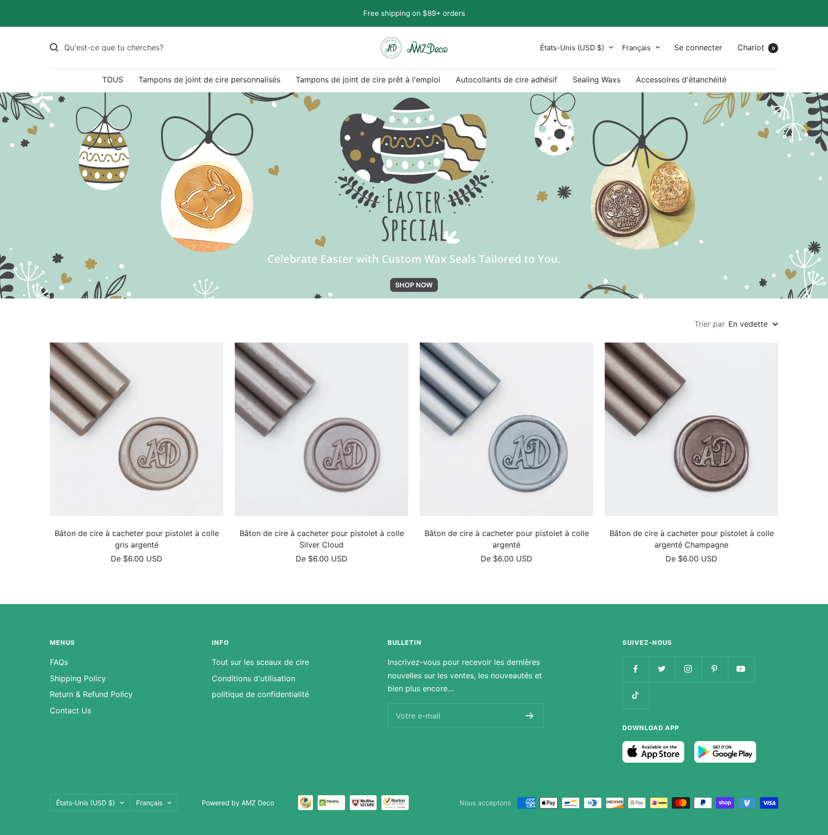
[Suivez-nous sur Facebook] (635, 669)
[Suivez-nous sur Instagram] (688, 669)
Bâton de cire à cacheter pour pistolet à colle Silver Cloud (322, 538)
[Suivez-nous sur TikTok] (635, 695)
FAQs (59, 662)
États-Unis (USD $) (572, 47)
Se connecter (698, 47)
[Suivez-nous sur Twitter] (662, 669)
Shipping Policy (78, 678)
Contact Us (70, 710)
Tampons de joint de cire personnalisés (209, 79)
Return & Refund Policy (91, 694)
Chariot (756, 47)
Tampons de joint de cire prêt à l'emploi (368, 79)
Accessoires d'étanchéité (681, 79)
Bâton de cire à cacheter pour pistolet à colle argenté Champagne (692, 538)
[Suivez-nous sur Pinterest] (715, 669)
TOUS (112, 79)
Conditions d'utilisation (253, 678)
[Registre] (530, 715)
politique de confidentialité (260, 694)
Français (636, 47)
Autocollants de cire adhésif (506, 79)
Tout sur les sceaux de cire (260, 662)
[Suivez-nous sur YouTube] (741, 669)
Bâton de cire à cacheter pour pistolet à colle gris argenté (137, 538)
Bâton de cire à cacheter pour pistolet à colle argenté (507, 538)
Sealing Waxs (597, 79)
